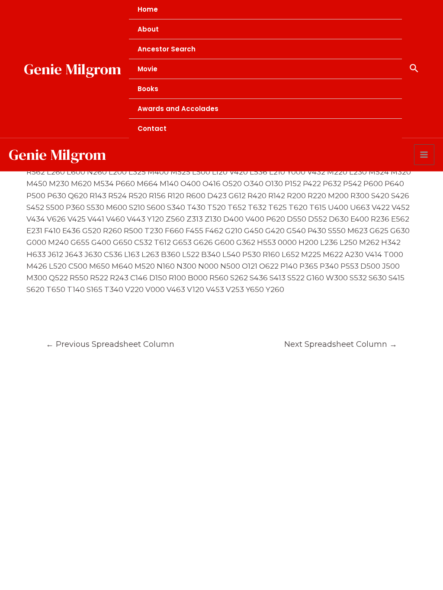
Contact (152, 128)
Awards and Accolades (178, 108)
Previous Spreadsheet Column (110, 344)
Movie (147, 68)
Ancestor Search (167, 49)
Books (148, 88)
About (148, 29)
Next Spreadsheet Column (340, 344)
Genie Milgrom (72, 69)
